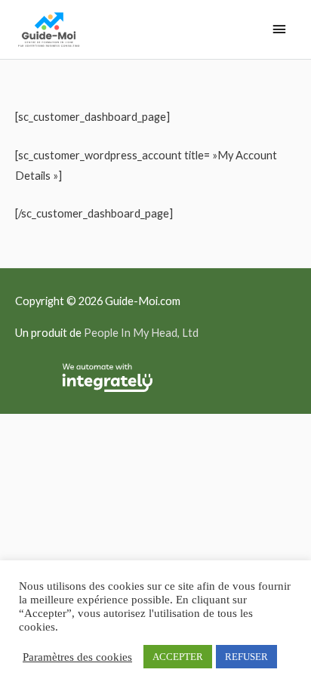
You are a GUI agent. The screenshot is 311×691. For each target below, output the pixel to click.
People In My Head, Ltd (141, 332)
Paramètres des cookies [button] (77, 657)
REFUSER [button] (246, 656)
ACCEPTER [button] (177, 656)
